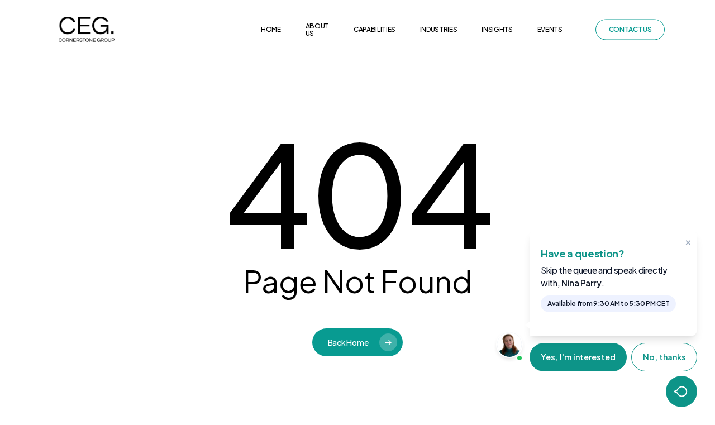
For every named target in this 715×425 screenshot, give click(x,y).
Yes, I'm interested (578, 357)
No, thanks (664, 357)
